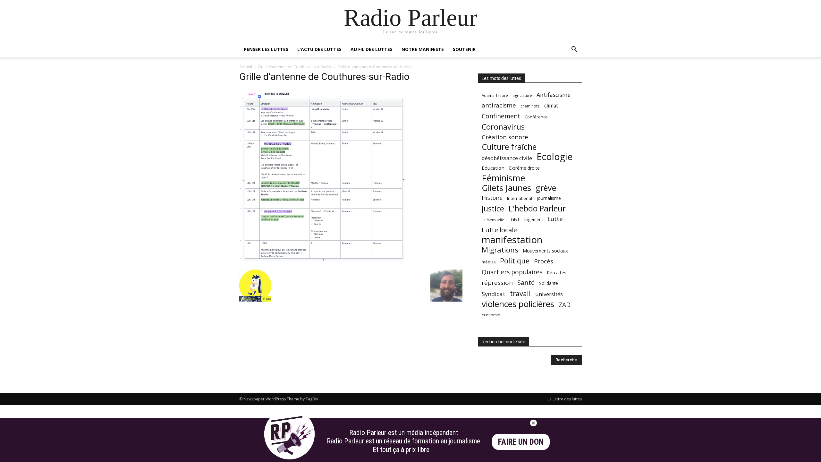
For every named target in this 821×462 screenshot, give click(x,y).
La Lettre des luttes (564, 399)
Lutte (555, 218)
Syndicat (493, 293)
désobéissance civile (507, 158)
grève (546, 187)
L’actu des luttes (319, 49)
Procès (543, 261)
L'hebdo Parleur (537, 208)
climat (551, 105)
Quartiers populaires (512, 272)
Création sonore (505, 136)
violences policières (518, 304)
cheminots (530, 105)
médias (488, 262)
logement (533, 219)
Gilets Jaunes (506, 187)
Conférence (536, 117)
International (519, 198)
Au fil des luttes (372, 49)
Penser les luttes (266, 49)
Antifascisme (554, 94)
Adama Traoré (495, 95)
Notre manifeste (423, 49)
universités (549, 294)
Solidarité (548, 283)
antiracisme (499, 105)
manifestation (512, 239)
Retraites (556, 272)
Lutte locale (499, 230)
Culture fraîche (509, 146)
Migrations (500, 249)
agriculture (522, 95)
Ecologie (554, 156)
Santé (526, 282)
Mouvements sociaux (545, 250)
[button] (574, 50)
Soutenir (464, 49)
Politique (514, 260)
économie (491, 315)
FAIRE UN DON (521, 442)
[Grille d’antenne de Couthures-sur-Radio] (323, 263)
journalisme (549, 198)
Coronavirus (503, 127)
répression (497, 282)
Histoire (492, 197)
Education (493, 168)
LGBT (514, 219)
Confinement (501, 116)
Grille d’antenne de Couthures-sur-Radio (294, 67)
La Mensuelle (493, 220)
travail (520, 293)
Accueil (245, 67)
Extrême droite (524, 168)
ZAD (565, 304)
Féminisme (503, 178)
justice (493, 208)
